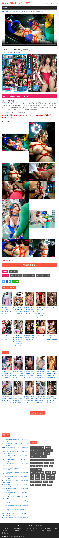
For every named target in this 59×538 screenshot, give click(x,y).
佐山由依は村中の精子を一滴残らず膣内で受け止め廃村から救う (15, 481)
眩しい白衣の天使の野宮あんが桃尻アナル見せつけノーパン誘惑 (15, 460)
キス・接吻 (34, 453)
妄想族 (39, 469)
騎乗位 (49, 485)
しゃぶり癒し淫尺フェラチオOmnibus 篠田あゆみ (51, 338)
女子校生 (33, 469)
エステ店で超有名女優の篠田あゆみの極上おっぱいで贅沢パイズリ (29, 310)
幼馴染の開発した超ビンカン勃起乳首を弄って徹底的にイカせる (15, 506)
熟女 (43, 478)
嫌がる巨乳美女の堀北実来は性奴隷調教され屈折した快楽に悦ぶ (40, 399)
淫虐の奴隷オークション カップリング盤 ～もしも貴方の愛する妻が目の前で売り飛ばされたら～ (40, 312)
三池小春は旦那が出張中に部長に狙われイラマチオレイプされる (15, 477)
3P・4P (33, 447)
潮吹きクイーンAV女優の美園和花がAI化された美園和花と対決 (15, 497)
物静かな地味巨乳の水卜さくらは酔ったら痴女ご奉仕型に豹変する (15, 518)
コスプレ (47, 453)
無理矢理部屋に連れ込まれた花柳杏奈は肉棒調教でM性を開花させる (7, 399)
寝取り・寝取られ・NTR (37, 472)
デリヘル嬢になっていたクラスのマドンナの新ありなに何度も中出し (15, 456)
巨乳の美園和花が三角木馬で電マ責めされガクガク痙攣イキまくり (51, 399)
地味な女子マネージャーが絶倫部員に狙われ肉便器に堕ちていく (18, 374)
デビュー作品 (42, 456)
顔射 (44, 485)
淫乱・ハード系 (50, 475)
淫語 (32, 478)
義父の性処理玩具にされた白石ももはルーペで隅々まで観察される (15, 489)
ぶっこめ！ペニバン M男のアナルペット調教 (7, 337)
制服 (51, 466)
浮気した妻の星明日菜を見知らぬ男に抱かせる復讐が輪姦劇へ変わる (29, 374)
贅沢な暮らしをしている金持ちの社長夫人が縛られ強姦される (7, 310)
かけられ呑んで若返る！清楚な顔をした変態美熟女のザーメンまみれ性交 (18, 311)
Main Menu (7, 7)
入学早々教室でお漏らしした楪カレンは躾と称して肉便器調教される (18, 399)
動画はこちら (29, 265)
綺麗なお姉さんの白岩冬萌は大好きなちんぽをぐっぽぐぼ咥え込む (15, 514)
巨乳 (33, 275)
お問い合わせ (39, 525)
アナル (41, 450)
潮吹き (37, 478)
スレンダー (34, 456)
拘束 (43, 475)
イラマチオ (49, 450)
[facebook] (7, 281)
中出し (32, 466)
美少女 (45, 481)
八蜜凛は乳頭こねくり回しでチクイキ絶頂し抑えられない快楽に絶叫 (40, 374)
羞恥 (51, 481)
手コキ (37, 475)
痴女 (48, 478)
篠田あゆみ (13, 271)
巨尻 (32, 475)
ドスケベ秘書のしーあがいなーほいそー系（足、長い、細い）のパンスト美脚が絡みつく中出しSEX (18, 340)
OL (42, 447)
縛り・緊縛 (40, 275)
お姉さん (48, 447)
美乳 (40, 481)
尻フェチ (48, 472)
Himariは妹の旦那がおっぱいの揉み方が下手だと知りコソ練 (15, 448)
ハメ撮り (50, 459)
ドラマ (44, 459)
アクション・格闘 (16, 275)
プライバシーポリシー (28, 525)
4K (38, 447)
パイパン (40, 463)
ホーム (17, 525)
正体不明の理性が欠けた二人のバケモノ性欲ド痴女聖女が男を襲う (15, 473)
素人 (53, 478)
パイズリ (26, 275)
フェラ (46, 463)
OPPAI (18, 52)
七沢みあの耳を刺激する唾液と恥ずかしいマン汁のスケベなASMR (15, 440)
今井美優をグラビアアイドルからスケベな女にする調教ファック (15, 464)
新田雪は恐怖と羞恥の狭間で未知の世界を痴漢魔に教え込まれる (29, 399)
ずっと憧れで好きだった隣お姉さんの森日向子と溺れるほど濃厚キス (15, 510)
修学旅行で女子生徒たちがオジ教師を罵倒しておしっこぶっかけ (15, 493)
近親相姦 (38, 485)
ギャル (40, 453)
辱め (47, 275)
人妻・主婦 (39, 466)
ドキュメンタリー (35, 459)
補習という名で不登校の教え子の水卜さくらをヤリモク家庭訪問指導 (51, 374)
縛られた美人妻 (50, 307)
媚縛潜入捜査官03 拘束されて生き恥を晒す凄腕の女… (29, 337)
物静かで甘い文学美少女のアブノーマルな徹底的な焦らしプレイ (15, 501)
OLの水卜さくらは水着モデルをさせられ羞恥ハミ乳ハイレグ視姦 (7, 374)
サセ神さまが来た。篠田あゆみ (39, 336)
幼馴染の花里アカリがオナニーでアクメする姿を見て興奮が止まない (15, 485)
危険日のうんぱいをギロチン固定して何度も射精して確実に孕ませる (15, 452)
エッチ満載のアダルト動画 (16, 3)
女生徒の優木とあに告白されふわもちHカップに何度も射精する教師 (16, 444)
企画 (46, 466)
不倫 (52, 463)
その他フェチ (34, 450)
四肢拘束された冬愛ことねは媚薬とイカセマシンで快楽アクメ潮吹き (15, 468)
